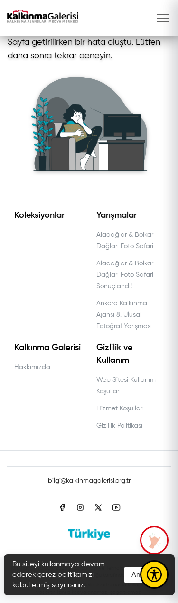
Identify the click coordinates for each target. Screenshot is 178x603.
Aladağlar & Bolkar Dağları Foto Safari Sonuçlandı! (124, 275)
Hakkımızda (32, 367)
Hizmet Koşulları (120, 408)
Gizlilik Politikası (119, 425)
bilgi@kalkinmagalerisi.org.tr (89, 480)
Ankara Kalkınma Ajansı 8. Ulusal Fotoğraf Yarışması (124, 315)
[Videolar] (154, 540)
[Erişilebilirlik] (154, 574)
